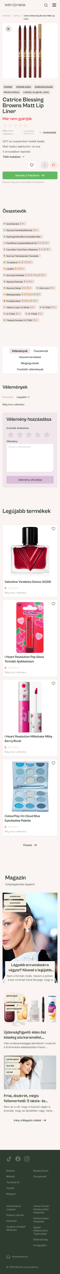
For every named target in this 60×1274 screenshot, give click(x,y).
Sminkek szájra (23, 87)
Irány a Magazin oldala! (27, 1120)
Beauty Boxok (40, 1170)
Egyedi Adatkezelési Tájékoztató (40, 1230)
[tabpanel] (30, 435)
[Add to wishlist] (53, 529)
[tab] (19, 351)
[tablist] (30, 360)
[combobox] (23, 397)
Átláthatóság (40, 1239)
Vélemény (11, 441)
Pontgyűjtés (40, 1245)
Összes (27, 845)
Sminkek (8, 87)
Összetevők (39, 1176)
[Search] (46, 5)
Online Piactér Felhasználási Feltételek (41, 1209)
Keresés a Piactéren (27, 175)
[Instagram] (26, 1158)
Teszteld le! (13, 1182)
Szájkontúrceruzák (44, 87)
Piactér (10, 1188)
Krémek (6, 15)
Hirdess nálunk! (15, 1215)
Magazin (11, 1193)
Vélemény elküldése (30, 479)
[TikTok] (9, 1158)
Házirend (11, 1220)
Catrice (16, 15)
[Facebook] (17, 1158)
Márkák (10, 1176)
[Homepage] (15, 5)
